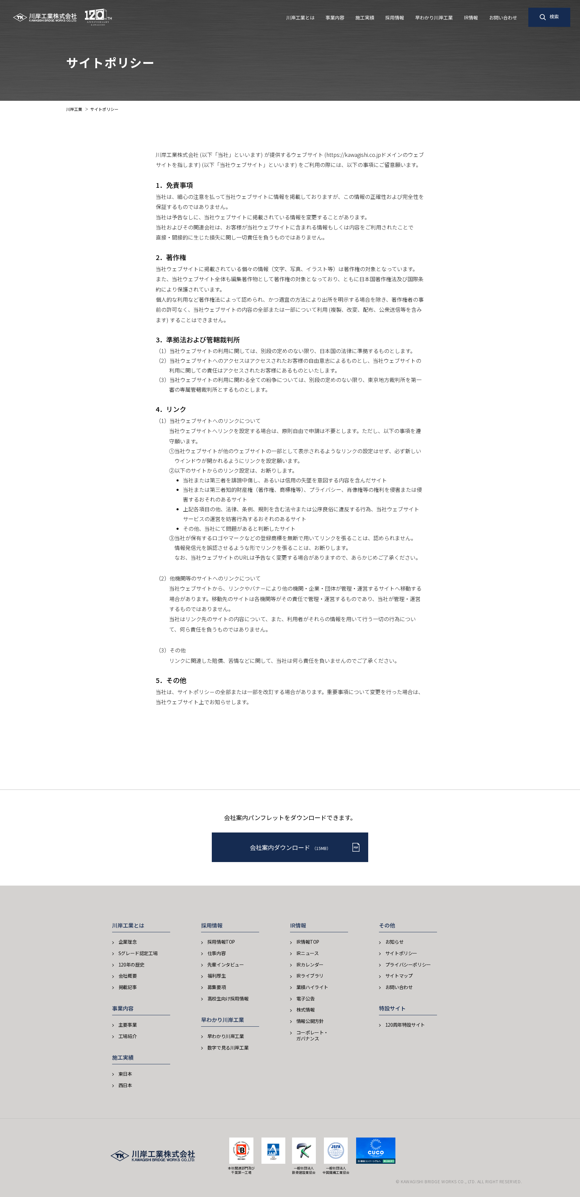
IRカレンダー (310, 964)
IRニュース (307, 953)
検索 (554, 16)
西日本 (125, 1085)
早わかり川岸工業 (434, 17)
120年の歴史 (131, 964)
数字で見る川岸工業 (227, 1047)
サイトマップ (399, 976)
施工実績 (364, 17)
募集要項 (216, 987)
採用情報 (394, 17)
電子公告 (305, 998)
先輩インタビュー (225, 964)
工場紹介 (127, 1036)
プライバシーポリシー (408, 964)
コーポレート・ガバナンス (312, 1035)
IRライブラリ (310, 976)
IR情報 (471, 17)
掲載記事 (127, 987)
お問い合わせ (503, 17)
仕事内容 (216, 953)
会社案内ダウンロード (290, 847)
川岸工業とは (300, 17)
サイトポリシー (401, 953)
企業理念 (127, 942)
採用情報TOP (221, 942)
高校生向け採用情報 (227, 998)
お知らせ (394, 942)
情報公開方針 (310, 1021)
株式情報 (305, 1010)
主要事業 (127, 1025)
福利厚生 (216, 976)
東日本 (125, 1074)
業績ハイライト (312, 987)
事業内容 (335, 17)
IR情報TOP (307, 942)
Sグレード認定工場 (137, 953)
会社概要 (127, 976)
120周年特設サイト (405, 1025)
